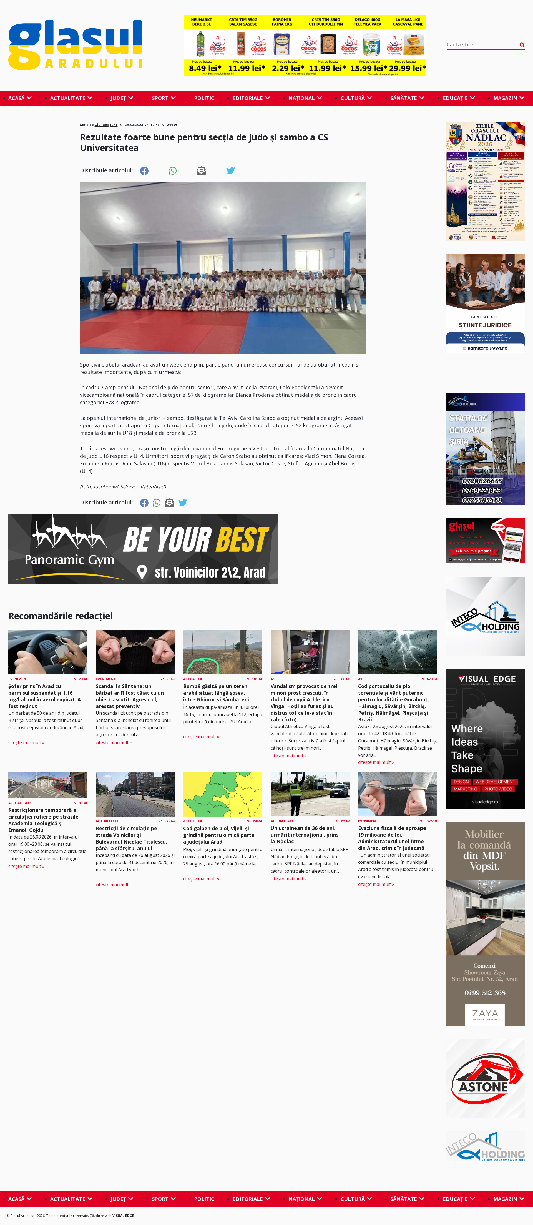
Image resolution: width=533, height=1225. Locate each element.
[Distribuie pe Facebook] (144, 171)
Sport (160, 98)
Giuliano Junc (106, 124)
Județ (118, 98)
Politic (204, 98)
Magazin (505, 98)
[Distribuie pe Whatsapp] (173, 171)
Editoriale (248, 98)
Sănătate (403, 98)
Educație (455, 98)
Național (301, 98)
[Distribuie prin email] (201, 171)
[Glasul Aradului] (85, 45)
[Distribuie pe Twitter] (230, 171)
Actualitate (67, 98)
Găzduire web (101, 1215)
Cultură (353, 98)
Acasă (16, 98)
